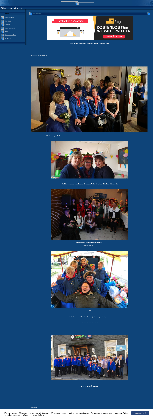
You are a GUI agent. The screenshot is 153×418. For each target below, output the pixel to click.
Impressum (8, 38)
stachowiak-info (9, 17)
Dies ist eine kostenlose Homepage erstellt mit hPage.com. (89, 43)
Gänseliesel (8, 21)
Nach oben (34, 407)
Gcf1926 (7, 24)
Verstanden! (140, 413)
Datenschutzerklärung (11, 35)
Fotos (6, 31)
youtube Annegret (10, 28)
